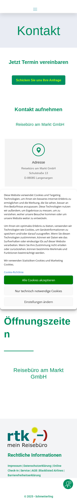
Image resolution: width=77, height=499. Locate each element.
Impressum (15, 465)
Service (25, 470)
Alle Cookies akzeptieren (38, 280)
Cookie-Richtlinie (13, 272)
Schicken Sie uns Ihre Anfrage (38, 80)
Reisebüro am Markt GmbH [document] (38, 373)
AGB (34, 470)
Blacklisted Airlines (51, 470)
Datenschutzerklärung (37, 465)
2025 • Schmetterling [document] (39, 496)
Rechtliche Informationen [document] (34, 455)
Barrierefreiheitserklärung (24, 475)
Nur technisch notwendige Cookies (38, 291)
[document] (38, 63)
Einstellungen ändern (38, 302)
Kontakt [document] (38, 31)
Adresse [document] (38, 162)
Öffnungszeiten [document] (37, 328)
